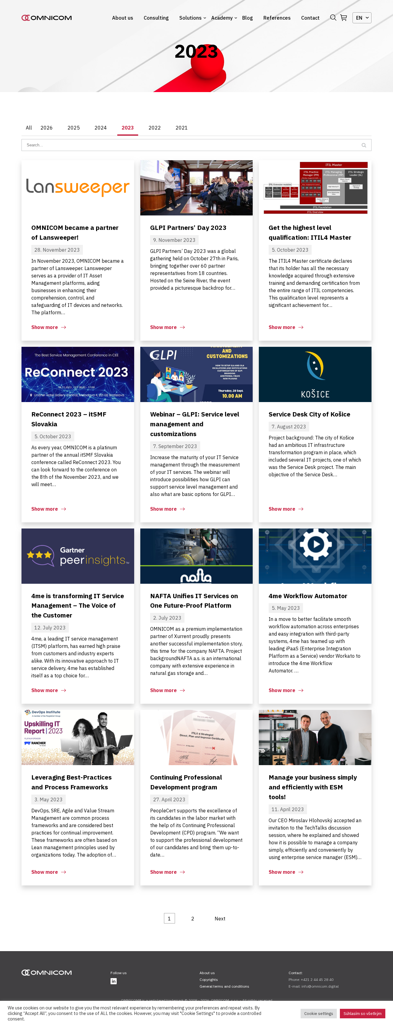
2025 (74, 128)
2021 (182, 128)
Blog (247, 18)
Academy (222, 18)
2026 (47, 128)
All (29, 128)
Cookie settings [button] (318, 1013)
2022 (155, 128)
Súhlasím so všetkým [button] (363, 1013)
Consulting (156, 18)
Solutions (190, 18)
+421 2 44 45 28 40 (317, 979)
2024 (101, 128)
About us (122, 18)
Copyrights (209, 979)
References (277, 18)
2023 (128, 128)
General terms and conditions (224, 986)
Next (220, 919)
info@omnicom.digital (320, 986)
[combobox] (362, 17)
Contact (310, 18)
